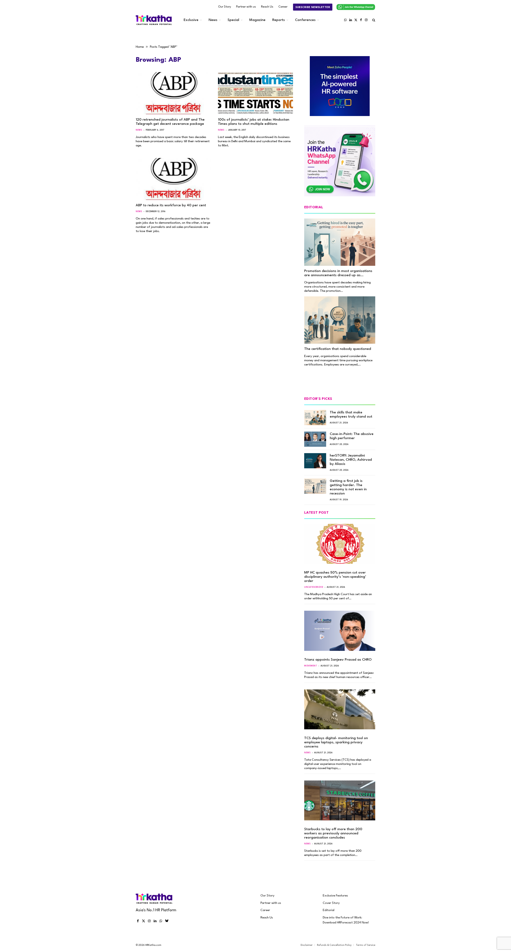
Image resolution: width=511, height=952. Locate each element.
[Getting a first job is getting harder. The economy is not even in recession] (315, 486)
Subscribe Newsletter (312, 7)
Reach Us (267, 6)
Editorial (328, 910)
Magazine (257, 20)
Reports (278, 20)
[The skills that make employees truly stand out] (315, 417)
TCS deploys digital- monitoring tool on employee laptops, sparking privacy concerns (336, 742)
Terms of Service (365, 945)
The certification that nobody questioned (337, 349)
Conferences (305, 20)
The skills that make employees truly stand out (351, 414)
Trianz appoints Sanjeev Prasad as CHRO (338, 659)
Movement (310, 666)
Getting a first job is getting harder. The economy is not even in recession (348, 487)
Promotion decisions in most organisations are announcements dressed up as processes (338, 273)
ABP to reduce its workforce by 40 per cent (171, 205)
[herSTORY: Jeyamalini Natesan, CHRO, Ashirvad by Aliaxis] (315, 460)
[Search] (373, 20)
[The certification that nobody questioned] (339, 320)
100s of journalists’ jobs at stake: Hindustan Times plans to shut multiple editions (253, 122)
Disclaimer (307, 945)
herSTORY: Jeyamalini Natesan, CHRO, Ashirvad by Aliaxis (351, 460)
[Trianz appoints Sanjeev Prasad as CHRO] (339, 631)
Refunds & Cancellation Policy (334, 945)
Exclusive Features (335, 895)
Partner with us (246, 6)
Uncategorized (313, 587)
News (213, 20)
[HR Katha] (154, 20)
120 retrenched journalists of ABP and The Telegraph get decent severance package (170, 122)
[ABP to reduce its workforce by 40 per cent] (173, 179)
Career (282, 6)
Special (233, 20)
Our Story (224, 6)
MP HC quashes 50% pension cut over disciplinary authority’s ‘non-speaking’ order (335, 577)
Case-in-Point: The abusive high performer (351, 436)
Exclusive (191, 20)
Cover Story (331, 903)
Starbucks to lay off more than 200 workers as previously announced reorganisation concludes (333, 833)
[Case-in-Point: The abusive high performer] (315, 439)
